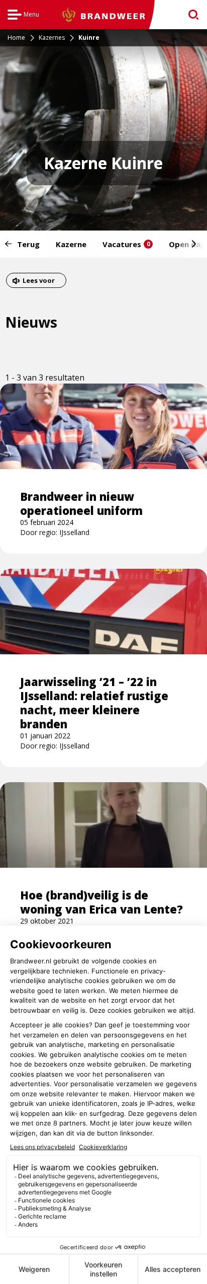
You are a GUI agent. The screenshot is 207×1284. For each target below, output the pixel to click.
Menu (23, 16)
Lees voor (38, 281)
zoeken (190, 15)
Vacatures (126, 244)
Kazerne (71, 244)
